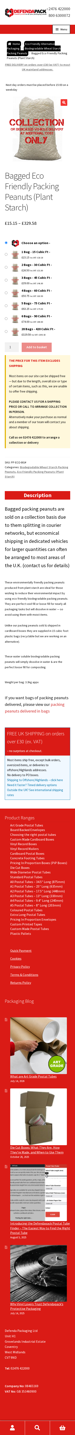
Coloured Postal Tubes (26, 910)
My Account (12, 1428)
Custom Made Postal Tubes (29, 929)
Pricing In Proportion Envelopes (33, 919)
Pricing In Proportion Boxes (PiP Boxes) (38, 863)
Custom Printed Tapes (26, 924)
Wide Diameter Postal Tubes (30, 872)
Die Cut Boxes (20, 868)
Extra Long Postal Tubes (27, 915)
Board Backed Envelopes (27, 830)
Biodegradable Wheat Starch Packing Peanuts (34, 51)
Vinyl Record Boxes (23, 844)
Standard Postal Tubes (26, 877)
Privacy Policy (20, 966)
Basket (62, 1428)
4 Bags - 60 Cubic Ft (35, 290)
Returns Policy (20, 983)
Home (16, 44)
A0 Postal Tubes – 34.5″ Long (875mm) (37, 882)
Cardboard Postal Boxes (27, 853)
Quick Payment (21, 950)
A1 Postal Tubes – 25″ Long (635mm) (36, 886)
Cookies (15, 958)
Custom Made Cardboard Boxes (32, 839)
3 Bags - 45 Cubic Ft (35, 277)
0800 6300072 (58, 15)
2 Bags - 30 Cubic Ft (35, 265)
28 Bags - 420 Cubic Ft (37, 329)
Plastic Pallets (20, 933)
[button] (64, 102)
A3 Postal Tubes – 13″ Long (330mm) (36, 896)
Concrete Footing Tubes (27, 858)
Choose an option (34, 243)
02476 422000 (58, 8)
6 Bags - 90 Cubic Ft (35, 316)
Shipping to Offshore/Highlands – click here (35, 780)
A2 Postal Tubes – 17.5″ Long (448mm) (37, 891)
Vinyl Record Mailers (24, 849)
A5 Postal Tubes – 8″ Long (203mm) (35, 905)
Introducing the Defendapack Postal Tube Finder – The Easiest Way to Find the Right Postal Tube (40, 1228)
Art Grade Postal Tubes (26, 825)
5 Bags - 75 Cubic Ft (35, 303)
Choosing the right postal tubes (33, 834)
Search (37, 1428)
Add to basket (36, 347)
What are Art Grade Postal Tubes (33, 1076)
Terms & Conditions (24, 975)
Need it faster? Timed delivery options (32, 785)
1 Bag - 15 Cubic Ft (34, 252)
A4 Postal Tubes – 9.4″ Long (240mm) (36, 900)
